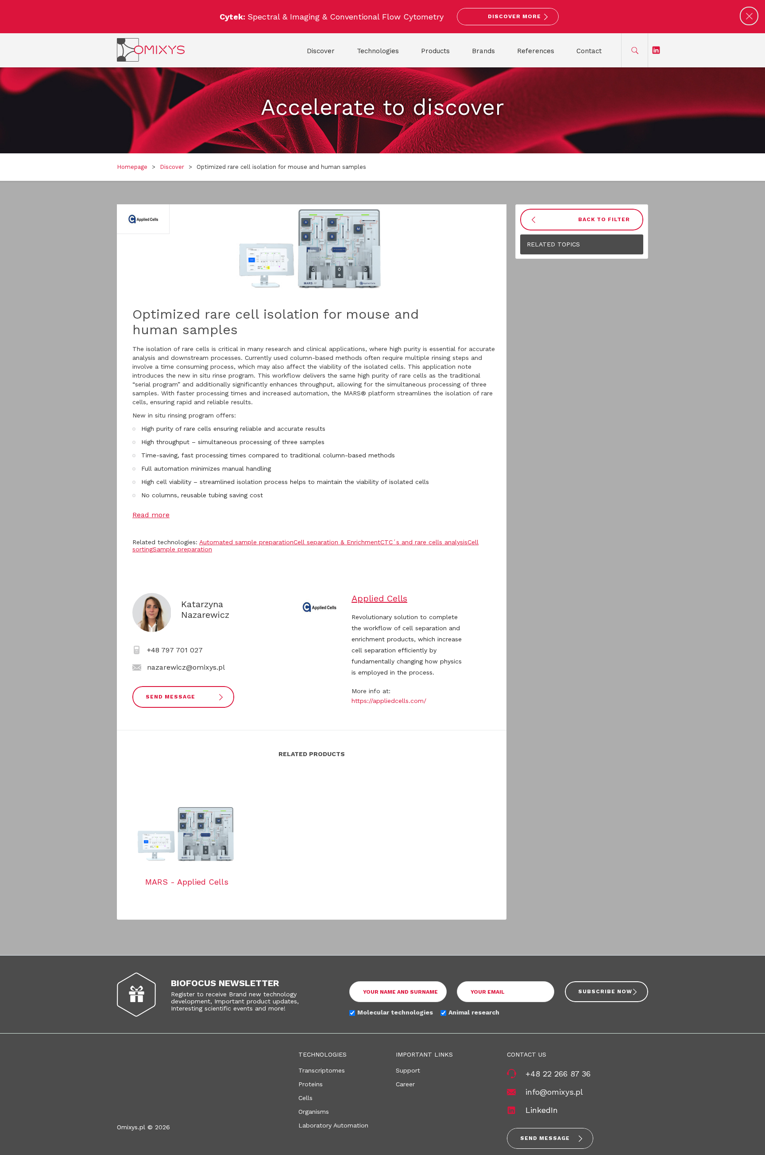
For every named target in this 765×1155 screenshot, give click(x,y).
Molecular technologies (395, 1012)
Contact (589, 51)
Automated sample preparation (246, 542)
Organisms (313, 1111)
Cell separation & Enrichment (337, 542)
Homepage (132, 167)
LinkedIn (541, 1110)
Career (405, 1084)
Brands (483, 51)
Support (408, 1070)
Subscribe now (605, 991)
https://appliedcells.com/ (389, 700)
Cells (305, 1097)
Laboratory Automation (333, 1125)
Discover (321, 51)
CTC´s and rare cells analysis (424, 542)
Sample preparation (182, 549)
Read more (151, 515)
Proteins (310, 1084)
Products (435, 51)
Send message (545, 1138)
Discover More (514, 16)
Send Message (170, 697)
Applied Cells (379, 598)
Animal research (473, 1012)
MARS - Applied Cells (186, 881)
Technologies (378, 51)
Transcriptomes (321, 1070)
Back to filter (604, 219)
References (535, 51)
